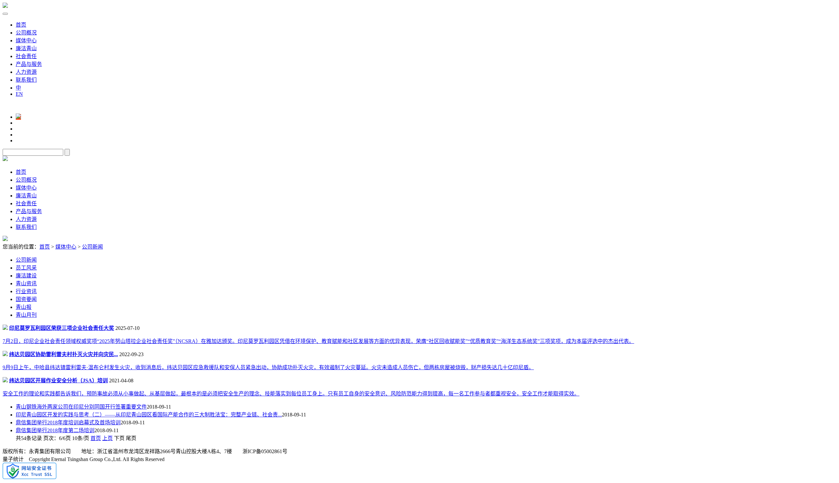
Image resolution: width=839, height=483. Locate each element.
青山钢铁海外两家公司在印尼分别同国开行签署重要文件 (81, 407)
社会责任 (26, 56)
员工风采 (26, 268)
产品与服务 (29, 64)
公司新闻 (92, 247)
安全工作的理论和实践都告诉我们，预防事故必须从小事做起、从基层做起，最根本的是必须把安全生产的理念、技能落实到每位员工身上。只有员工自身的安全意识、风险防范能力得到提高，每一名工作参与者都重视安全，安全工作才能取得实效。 (291, 393)
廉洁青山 (26, 48)
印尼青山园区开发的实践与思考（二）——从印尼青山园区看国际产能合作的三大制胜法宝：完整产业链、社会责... (149, 414)
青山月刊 (26, 315)
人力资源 (26, 72)
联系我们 (26, 80)
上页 (107, 438)
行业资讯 (26, 291)
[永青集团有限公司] (5, 6)
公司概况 (26, 32)
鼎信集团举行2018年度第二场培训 (55, 430)
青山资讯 (26, 283)
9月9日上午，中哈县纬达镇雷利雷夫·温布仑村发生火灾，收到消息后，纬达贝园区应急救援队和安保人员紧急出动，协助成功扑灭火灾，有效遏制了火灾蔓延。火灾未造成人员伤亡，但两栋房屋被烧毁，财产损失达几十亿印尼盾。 (268, 367)
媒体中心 (26, 40)
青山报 (23, 307)
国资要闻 (26, 299)
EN (19, 94)
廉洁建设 (26, 275)
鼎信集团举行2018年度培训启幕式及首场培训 (68, 422)
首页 (21, 25)
